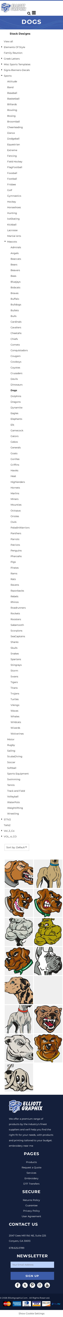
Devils (14, 378)
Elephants (16, 418)
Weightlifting (15, 807)
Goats (14, 453)
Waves (14, 710)
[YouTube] (47, 1285)
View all (8, 41)
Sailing (11, 750)
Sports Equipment (18, 773)
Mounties (16, 504)
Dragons (16, 401)
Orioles (15, 516)
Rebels (14, 596)
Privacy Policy (31, 1210)
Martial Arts (14, 235)
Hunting (12, 213)
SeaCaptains (18, 636)
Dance (11, 132)
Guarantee (31, 1205)
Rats (13, 579)
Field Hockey (14, 161)
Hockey (11, 201)
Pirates (15, 567)
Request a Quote (31, 1167)
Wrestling (13, 813)
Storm (14, 670)
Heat (13, 476)
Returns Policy (31, 1200)
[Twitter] (25, 1285)
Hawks (14, 470)
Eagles (14, 413)
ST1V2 (7, 819)
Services (31, 1172)
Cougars (15, 356)
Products (31, 1162)
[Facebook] (17, 1285)
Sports (8, 75)
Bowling (12, 110)
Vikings (15, 705)
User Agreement (31, 1216)
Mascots (12, 241)
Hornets (15, 487)
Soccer (11, 762)
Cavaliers (16, 327)
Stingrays (16, 664)
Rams (14, 573)
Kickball (11, 224)
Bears (14, 264)
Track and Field (16, 790)
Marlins (15, 493)
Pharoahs (16, 556)
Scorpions (16, 630)
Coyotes (15, 367)
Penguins (16, 550)
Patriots (15, 544)
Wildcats (16, 722)
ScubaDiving (14, 756)
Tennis (11, 785)
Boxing (11, 115)
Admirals (16, 247)
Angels (15, 253)
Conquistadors (19, 350)
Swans (14, 676)
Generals (16, 447)
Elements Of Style (14, 47)
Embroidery (31, 1178)
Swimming (13, 779)
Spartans (16, 659)
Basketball (13, 98)
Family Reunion (13, 52)
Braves (14, 293)
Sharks (14, 642)
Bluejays (15, 281)
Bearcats (16, 258)
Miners (14, 499)
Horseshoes (14, 207)
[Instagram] (40, 1285)
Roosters (16, 619)
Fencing (12, 155)
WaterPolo (13, 802)
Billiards (12, 104)
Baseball (12, 92)
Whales (15, 716)
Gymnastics (14, 195)
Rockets (15, 613)
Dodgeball (13, 138)
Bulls (13, 316)
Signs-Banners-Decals (17, 70)
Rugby (11, 745)
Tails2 (7, 825)
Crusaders (16, 373)
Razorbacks (17, 590)
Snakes (15, 653)
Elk (12, 424)
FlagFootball (14, 167)
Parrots (15, 539)
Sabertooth (17, 624)
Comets (15, 344)
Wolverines (17, 733)
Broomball (13, 121)
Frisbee (11, 184)
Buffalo (15, 298)
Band (10, 87)
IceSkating (13, 218)
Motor (10, 739)
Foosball (12, 173)
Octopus (16, 510)
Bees (13, 275)
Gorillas (15, 459)
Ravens (15, 584)
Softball (11, 767)
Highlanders (18, 481)
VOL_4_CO (10, 836)
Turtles (15, 699)
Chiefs (14, 338)
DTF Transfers (31, 1183)
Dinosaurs (17, 384)
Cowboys (16, 361)
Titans (14, 687)
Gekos (14, 441)
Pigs (13, 561)
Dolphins (16, 396)
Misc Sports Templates (17, 64)
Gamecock (17, 430)
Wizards (15, 727)
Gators (14, 436)
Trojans (15, 693)
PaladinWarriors (20, 527)
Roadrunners (18, 607)
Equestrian (13, 144)
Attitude (12, 81)
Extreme (12, 150)
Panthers (16, 533)
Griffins (15, 464)
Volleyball (12, 796)
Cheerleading (15, 127)
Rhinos (15, 602)
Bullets (15, 310)
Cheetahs (16, 333)
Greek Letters (12, 58)
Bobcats (15, 287)
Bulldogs (16, 304)
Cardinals (16, 321)
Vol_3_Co (9, 830)
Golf (9, 190)
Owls (13, 521)
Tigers (14, 682)
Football (12, 178)
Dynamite (16, 407)
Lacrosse (12, 230)
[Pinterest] (32, 1285)
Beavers (15, 270)
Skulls (14, 647)
